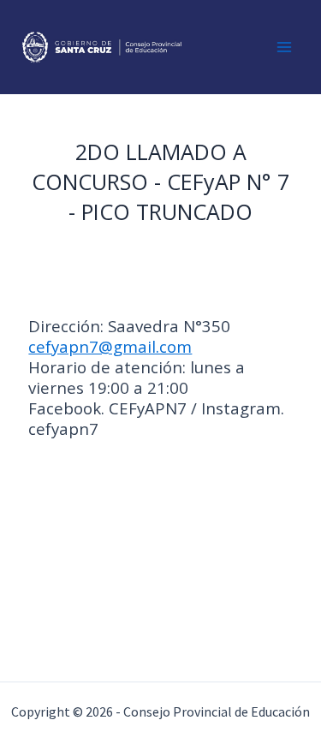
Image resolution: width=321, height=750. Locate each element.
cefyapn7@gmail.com (110, 346)
